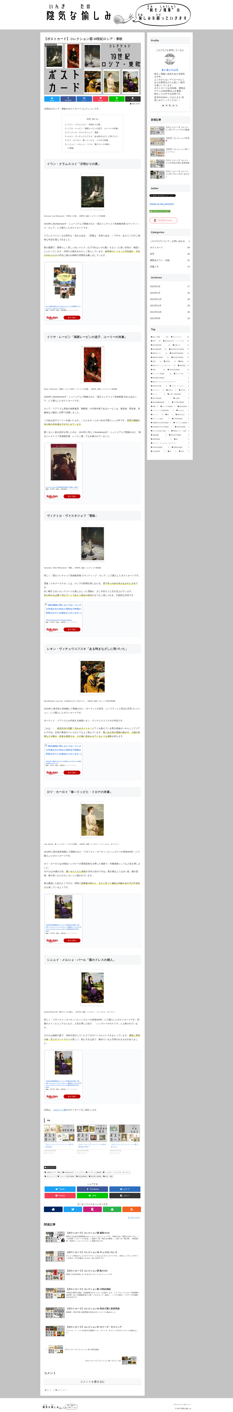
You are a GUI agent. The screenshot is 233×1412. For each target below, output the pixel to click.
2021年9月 (170, 318)
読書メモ (170, 266)
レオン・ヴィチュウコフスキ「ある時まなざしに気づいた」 (93, 136)
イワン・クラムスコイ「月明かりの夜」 (84, 124)
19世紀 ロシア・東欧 (53, 1172)
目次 (89, 119)
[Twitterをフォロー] (73, 1209)
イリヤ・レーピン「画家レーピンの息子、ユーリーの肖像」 (93, 128)
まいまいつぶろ (169, 69)
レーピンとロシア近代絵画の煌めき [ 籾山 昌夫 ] (62, 487)
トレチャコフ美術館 (94, 1172)
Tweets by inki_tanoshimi (162, 204)
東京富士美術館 (96, 1176)
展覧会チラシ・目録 (170, 260)
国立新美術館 (82, 1176)
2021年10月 (170, 312)
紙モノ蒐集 (109, 1176)
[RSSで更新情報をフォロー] (131, 1209)
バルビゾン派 (59, 1110)
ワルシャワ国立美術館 (67, 1176)
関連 (72, 148)
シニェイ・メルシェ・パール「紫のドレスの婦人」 (89, 144)
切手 (170, 254)
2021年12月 (170, 299)
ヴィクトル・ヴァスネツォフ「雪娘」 (83, 132)
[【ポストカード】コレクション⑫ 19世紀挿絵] (59, 1133)
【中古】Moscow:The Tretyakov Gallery (59, 620)
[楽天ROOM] (92, 1209)
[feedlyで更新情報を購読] (112, 1209)
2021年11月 (170, 305)
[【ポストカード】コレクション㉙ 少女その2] (125, 1133)
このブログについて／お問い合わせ (170, 241)
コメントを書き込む (92, 1381)
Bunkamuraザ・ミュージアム (74, 1172)
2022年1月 (170, 293)
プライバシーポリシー (181, 1404)
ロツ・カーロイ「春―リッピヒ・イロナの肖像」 (88, 140)
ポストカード (51, 1167)
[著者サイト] (53, 1209)
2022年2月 (170, 286)
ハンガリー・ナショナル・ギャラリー (117, 1172)
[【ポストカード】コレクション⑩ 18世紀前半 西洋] (92, 1133)
